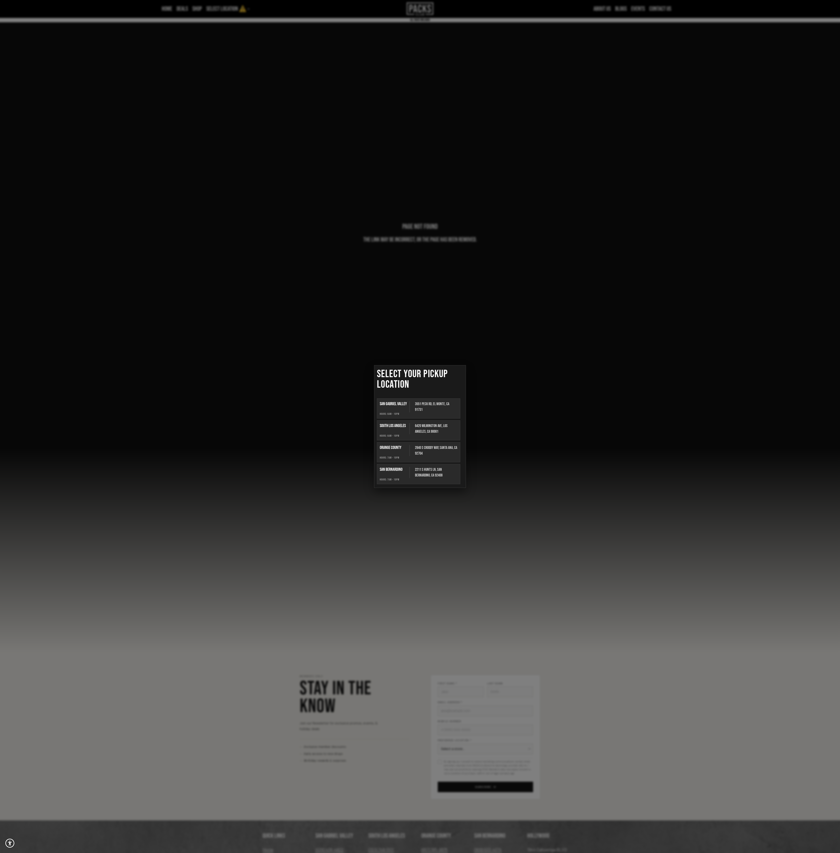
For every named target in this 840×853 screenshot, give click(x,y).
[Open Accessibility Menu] (9, 843)
